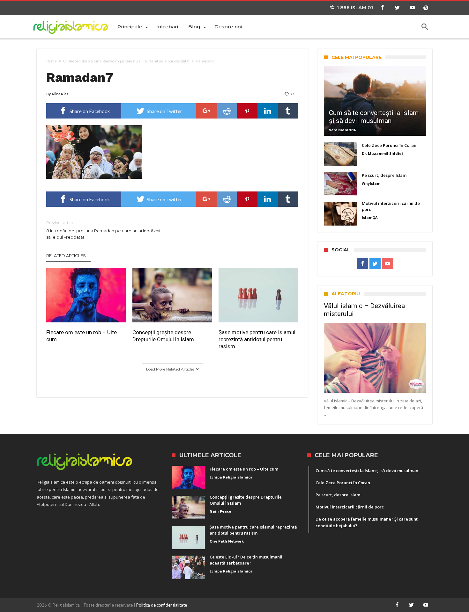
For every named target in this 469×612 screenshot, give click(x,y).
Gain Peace (220, 511)
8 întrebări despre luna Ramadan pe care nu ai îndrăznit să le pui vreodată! (126, 61)
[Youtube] (412, 8)
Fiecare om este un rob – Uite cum (81, 335)
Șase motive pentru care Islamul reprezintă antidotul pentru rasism (257, 339)
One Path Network (227, 541)
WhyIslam (371, 183)
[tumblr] (288, 111)
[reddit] (227, 111)
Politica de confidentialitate (161, 605)
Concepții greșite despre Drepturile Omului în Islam (163, 335)
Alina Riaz (59, 93)
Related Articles (66, 255)
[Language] (425, 8)
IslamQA (370, 217)
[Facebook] (382, 8)
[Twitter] (397, 8)
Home (51, 61)
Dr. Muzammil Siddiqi (382, 153)
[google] (206, 111)
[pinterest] (247, 111)
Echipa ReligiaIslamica (231, 477)
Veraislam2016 (342, 129)
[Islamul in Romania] (74, 26)
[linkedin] (267, 111)
